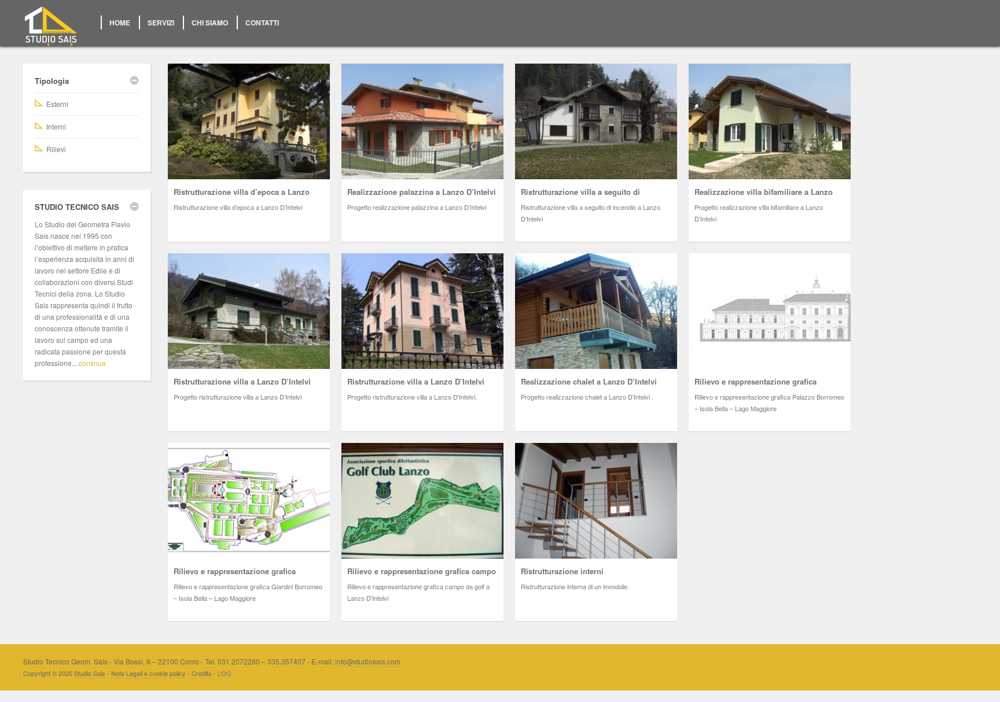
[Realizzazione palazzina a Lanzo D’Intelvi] (422, 121)
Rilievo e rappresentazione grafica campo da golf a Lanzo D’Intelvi (421, 577)
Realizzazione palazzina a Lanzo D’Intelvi (421, 191)
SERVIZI (161, 22)
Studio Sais (89, 673)
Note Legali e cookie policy (148, 673)
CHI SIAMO (210, 22)
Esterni (57, 104)
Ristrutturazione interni (562, 571)
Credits (202, 673)
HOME (119, 22)
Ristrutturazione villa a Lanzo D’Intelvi (242, 381)
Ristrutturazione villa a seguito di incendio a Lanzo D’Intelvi (580, 197)
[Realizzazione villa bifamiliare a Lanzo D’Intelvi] (770, 121)
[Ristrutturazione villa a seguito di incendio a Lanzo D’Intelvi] (596, 121)
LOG (224, 673)
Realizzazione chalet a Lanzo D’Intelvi (589, 381)
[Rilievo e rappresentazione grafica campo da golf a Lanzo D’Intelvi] (422, 501)
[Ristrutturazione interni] (596, 501)
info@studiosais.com (367, 661)
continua (92, 363)
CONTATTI (262, 22)
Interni (56, 126)
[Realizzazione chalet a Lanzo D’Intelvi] (596, 311)
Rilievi (56, 149)
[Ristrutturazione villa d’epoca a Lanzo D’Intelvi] (249, 121)
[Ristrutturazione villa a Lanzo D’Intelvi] (249, 311)
